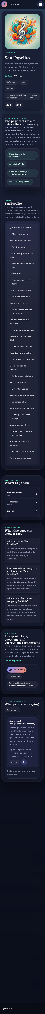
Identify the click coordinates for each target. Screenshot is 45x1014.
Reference (11, 82)
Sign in (14, 762)
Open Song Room (13, 660)
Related (10, 88)
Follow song (17, 670)
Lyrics (23, 82)
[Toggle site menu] (41, 4)
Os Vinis (8, 76)
